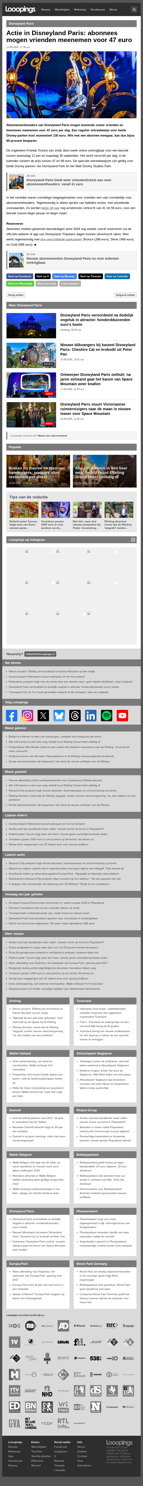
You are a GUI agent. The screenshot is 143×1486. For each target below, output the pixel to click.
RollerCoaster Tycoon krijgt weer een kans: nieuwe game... (23, 524)
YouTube (36, 1451)
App (10, 1456)
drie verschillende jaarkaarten (61, 239)
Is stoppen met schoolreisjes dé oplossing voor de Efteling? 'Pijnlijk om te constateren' (59, 883)
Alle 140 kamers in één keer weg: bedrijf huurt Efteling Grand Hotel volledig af (101, 472)
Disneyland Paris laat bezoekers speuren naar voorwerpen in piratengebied (53, 918)
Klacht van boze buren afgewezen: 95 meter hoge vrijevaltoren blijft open (52, 923)
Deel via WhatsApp (20, 283)
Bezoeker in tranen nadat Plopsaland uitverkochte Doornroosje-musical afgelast (104, 1129)
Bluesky (59, 1460)
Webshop (80, 9)
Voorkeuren (97, 9)
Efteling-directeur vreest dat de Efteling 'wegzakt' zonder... (118, 524)
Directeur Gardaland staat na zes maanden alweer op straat (44, 907)
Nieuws (45, 9)
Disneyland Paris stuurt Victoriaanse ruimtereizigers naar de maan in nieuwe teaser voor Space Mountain (95, 409)
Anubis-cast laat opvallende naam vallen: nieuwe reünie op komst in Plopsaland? (56, 828)
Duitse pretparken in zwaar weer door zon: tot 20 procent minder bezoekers (53, 947)
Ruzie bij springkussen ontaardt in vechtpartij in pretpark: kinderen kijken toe (53, 952)
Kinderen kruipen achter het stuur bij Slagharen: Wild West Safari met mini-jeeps (105, 1072)
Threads (59, 1465)
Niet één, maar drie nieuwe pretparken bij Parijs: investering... (86, 524)
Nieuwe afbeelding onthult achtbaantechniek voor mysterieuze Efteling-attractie (55, 780)
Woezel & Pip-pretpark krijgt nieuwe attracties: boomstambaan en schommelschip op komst (62, 790)
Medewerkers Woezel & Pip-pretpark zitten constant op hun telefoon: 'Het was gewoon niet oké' (65, 878)
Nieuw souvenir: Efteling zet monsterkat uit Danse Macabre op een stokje (52, 671)
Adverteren (84, 1465)
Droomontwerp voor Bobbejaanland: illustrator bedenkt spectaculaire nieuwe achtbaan (103, 1193)
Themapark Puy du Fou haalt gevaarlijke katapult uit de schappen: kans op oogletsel (58, 692)
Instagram (60, 1451)
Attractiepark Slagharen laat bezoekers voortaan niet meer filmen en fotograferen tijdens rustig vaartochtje (104, 1083)
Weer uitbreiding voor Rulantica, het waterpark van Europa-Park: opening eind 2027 (58, 962)
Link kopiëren (70, 283)
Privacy (13, 1465)
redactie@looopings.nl (40, 653)
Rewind (36, 1465)
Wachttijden (62, 9)
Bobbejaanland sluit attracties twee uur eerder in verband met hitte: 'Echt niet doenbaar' (102, 1179)
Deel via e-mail (47, 283)
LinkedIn (59, 1470)
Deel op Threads (90, 276)
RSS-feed (37, 1460)
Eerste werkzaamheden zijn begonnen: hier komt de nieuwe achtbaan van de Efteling (59, 761)
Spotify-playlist (41, 1456)
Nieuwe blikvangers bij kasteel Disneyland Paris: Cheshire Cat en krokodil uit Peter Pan (97, 349)
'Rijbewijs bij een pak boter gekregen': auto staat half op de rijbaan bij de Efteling (37, 1019)
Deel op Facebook (19, 276)
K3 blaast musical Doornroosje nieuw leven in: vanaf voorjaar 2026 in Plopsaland (56, 902)
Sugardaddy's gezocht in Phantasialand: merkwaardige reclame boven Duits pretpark (106, 1243)
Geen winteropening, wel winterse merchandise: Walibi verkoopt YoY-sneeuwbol (56, 983)
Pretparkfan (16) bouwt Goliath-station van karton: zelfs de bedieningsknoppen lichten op (37, 1078)
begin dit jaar (50, 208)
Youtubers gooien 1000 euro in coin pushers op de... (52, 524)
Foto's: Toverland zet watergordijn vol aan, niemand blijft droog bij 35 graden (105, 1024)
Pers (80, 1460)
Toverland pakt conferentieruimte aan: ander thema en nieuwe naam (49, 913)
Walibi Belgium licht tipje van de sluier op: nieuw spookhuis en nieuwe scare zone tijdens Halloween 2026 (36, 1166)
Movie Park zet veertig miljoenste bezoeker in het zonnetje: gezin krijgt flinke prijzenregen (105, 1275)
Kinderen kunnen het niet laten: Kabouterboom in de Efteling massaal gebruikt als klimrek (61, 756)
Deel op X (43, 276)
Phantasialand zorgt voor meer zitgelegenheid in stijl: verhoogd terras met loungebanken (105, 1223)
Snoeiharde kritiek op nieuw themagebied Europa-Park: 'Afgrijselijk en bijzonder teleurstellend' (64, 873)
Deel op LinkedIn (117, 276)
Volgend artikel (125, 294)
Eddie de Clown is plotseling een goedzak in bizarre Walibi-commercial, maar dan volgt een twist (38, 1091)
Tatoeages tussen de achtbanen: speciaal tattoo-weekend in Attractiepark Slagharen (104, 1063)
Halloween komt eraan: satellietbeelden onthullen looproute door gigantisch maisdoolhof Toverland (103, 1012)
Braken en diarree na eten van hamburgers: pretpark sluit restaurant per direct (37, 472)
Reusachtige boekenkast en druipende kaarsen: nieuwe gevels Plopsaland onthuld (105, 1138)
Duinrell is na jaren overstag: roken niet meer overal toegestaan (39, 1138)
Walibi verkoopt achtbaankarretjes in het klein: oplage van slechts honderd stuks (36, 1191)
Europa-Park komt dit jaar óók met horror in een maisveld (38, 1286)
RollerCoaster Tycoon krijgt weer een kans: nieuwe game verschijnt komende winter (58, 834)
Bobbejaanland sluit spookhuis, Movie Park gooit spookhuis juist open (105, 1286)
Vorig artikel (15, 294)
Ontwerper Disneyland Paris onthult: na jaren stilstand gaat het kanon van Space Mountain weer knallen (96, 379)
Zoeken (82, 1451)
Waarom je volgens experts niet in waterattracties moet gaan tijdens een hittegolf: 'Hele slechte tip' (66, 868)
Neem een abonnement (52, 435)
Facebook (60, 1446)
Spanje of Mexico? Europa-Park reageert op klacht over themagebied (38, 1296)
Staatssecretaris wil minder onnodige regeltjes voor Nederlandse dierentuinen (54, 988)
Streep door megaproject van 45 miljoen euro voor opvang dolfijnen (48, 844)
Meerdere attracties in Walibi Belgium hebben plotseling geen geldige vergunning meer (37, 1179)
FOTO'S (48, 364)
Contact (82, 1456)
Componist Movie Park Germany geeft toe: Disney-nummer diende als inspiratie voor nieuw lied (105, 1298)
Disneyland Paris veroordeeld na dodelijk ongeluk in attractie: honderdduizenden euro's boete (96, 320)
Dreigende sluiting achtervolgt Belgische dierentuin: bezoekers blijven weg (52, 968)
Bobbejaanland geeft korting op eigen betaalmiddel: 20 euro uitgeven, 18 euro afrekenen (103, 1166)
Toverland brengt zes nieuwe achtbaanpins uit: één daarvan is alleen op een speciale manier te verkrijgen (105, 1035)
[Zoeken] (134, 9)
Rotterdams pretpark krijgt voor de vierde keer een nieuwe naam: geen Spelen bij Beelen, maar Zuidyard (70, 681)
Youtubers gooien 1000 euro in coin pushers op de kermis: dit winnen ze (51, 839)
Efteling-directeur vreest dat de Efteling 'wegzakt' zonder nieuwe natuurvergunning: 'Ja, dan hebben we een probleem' (38, 1031)
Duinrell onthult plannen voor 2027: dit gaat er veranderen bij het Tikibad (37, 1120)
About (113, 9)
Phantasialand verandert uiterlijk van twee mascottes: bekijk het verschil (104, 1234)
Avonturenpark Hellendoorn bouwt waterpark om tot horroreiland (47, 676)
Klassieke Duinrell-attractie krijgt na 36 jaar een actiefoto (37, 1129)
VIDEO (49, 394)
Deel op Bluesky (64, 276)
